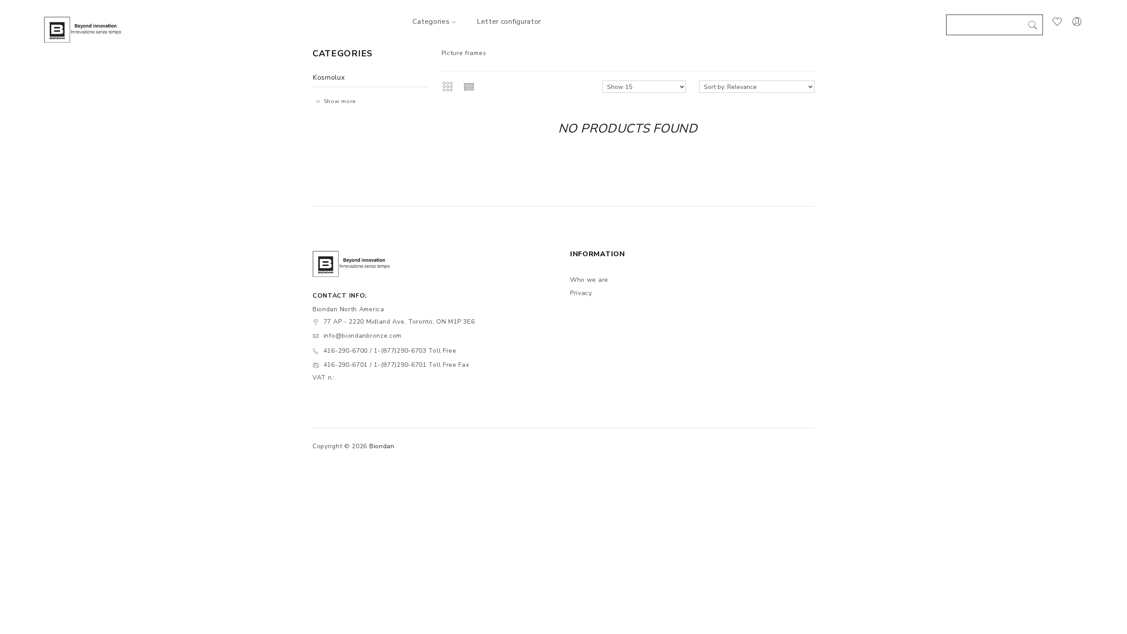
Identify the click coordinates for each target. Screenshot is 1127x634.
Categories (430, 21)
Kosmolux (329, 77)
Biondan (381, 446)
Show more (340, 101)
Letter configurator (509, 21)
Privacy (581, 293)
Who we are (589, 280)
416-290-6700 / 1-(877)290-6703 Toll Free (390, 350)
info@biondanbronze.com (362, 336)
